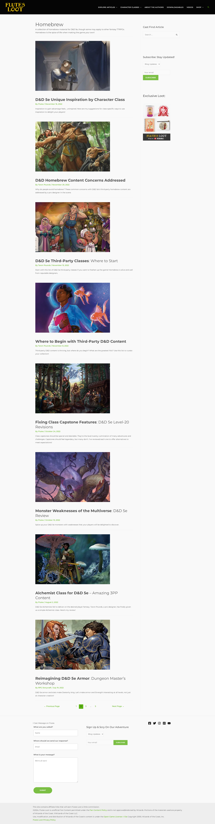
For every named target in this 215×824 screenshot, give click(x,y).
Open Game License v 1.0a (115, 817)
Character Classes (129, 7)
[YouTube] (169, 723)
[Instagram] (159, 723)
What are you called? (43, 727)
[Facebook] (149, 723)
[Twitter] (154, 723)
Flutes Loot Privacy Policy (44, 820)
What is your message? (44, 755)
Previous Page (52, 706)
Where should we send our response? (50, 741)
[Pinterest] (164, 723)
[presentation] (116, 7)
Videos (190, 7)
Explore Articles (106, 7)
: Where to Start (76, 261)
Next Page (118, 706)
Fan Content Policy (98, 810)
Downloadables (175, 7)
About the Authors (154, 7)
